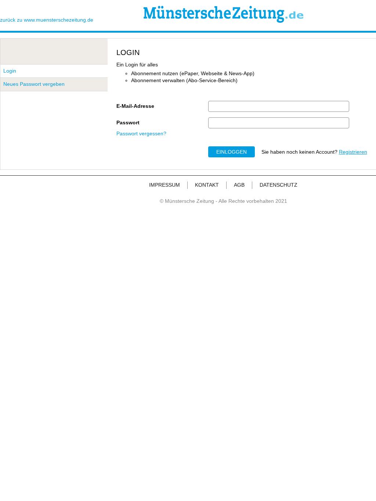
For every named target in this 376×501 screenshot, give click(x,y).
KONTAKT (207, 185)
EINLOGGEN (231, 152)
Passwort (128, 122)
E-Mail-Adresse (135, 106)
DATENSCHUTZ (278, 185)
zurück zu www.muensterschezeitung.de (46, 20)
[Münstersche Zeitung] (223, 21)
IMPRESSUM (164, 185)
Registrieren (353, 152)
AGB (239, 185)
